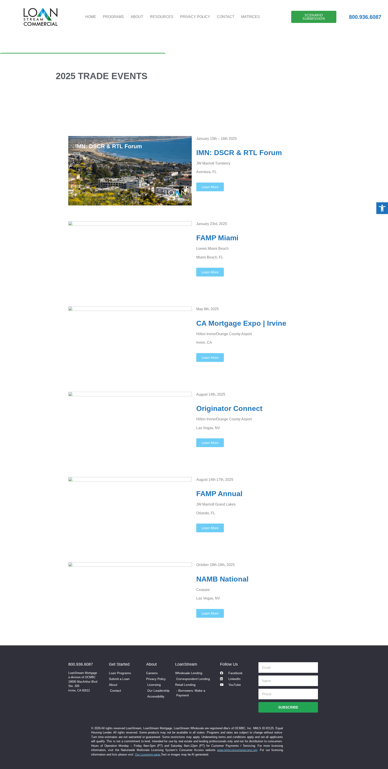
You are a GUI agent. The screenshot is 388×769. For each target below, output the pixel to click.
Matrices (250, 17)
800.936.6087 (80, 664)
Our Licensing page (148, 754)
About (137, 17)
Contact (225, 17)
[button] (382, 208)
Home (90, 17)
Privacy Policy (195, 17)
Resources (161, 17)
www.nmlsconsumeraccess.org (237, 750)
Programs (113, 17)
